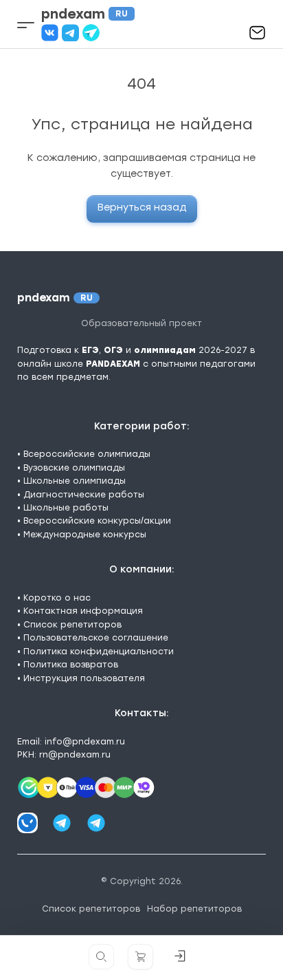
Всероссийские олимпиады (86, 454)
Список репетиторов (72, 625)
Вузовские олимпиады (74, 468)
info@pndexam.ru (85, 742)
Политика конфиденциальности (98, 651)
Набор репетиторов (194, 909)
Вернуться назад (142, 207)
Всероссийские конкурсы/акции (97, 521)
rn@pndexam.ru (75, 755)
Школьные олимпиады (74, 481)
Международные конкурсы (84, 534)
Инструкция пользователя (84, 678)
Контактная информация (83, 611)
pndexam (84, 14)
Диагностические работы (83, 495)
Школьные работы (66, 508)
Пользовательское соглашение (95, 638)
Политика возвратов (70, 664)
